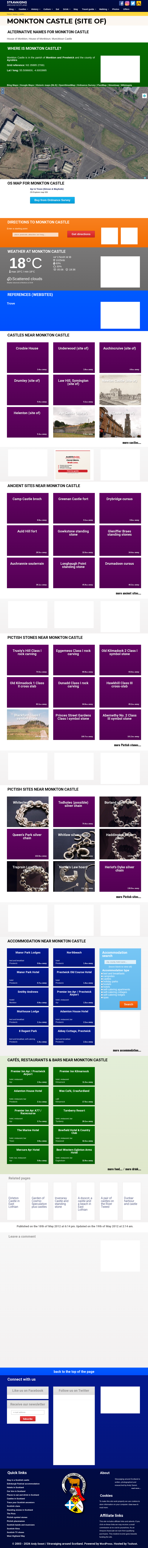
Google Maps (27, 85)
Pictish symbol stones (17, 1517)
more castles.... (132, 442)
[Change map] (144, 96)
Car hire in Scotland (16, 1491)
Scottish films (13, 1528)
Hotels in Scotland (15, 1487)
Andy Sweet (38, 1543)
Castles (22, 9)
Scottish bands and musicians (21, 1525)
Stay (76, 9)
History (34, 9)
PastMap (102, 85)
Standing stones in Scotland (20, 1510)
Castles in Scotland (16, 1498)
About (105, 1473)
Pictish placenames (16, 1521)
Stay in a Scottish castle (18, 1480)
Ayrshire (12, 60)
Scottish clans (13, 1506)
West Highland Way (16, 1536)
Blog (11, 9)
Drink (65, 9)
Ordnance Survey (86, 85)
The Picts (11, 1513)
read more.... (136, 1488)
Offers (126, 9)
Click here (132, 1504)
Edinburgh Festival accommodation (23, 1484)
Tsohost (132, 1543)
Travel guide (88, 9)
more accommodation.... (127, 1050)
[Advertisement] (119, 464)
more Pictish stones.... (127, 745)
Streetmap (113, 85)
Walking (103, 9)
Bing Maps (12, 85)
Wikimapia (126, 85)
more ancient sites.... (128, 593)
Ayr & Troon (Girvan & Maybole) (46, 189)
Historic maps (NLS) (46, 85)
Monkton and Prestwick (60, 57)
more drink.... (133, 1169)
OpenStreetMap (67, 85)
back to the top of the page (74, 1372)
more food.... (115, 1169)
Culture (47, 9)
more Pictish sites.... (128, 896)
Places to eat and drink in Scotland (23, 1495)
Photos (115, 9)
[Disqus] (51, 1272)
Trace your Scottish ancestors (20, 1502)
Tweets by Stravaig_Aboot (63, 1396)
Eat (57, 9)
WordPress (106, 1543)
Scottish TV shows (15, 1532)
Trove (11, 303)
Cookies (106, 1496)
